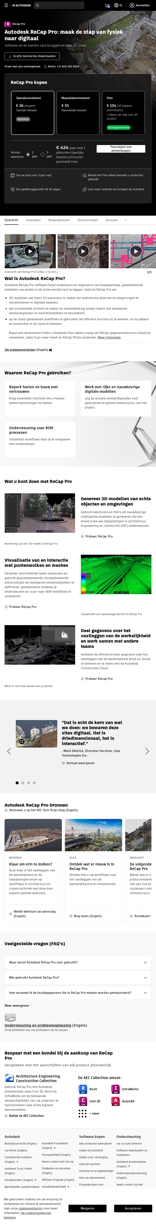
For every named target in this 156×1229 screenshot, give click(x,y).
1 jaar (34, 154)
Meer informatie (109, 337)
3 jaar (49, 154)
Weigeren (88, 1208)
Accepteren (133, 1208)
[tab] (30, 251)
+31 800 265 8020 (68, 66)
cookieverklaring (30, 1208)
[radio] (32, 112)
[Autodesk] (22, 5)
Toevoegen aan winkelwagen (121, 149)
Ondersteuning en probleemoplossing (38, 1025)
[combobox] (59, 5)
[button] (78, 962)
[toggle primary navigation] (8, 5)
